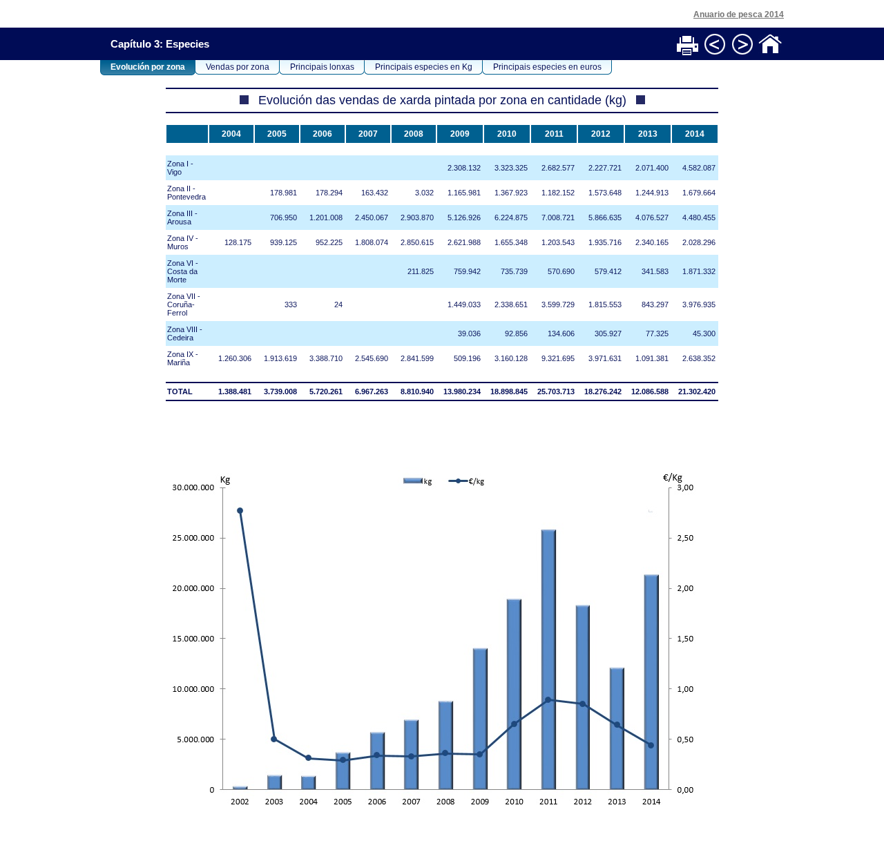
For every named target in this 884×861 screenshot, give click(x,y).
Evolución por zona (147, 67)
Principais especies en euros (547, 67)
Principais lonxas (322, 67)
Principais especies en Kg (423, 67)
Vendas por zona (237, 67)
